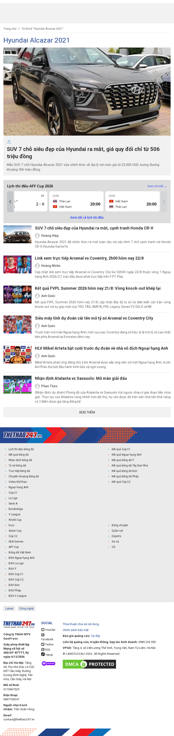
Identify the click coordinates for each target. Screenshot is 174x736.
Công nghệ (26, 608)
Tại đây (95, 636)
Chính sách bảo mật (76, 630)
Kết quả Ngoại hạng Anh (127, 454)
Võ (113, 547)
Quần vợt (117, 530)
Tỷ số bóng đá (17, 465)
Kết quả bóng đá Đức (124, 471)
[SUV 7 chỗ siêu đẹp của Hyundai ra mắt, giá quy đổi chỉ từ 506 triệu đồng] (87, 92)
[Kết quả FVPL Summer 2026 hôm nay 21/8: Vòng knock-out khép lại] (17, 297)
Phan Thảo (49, 386)
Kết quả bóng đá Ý (123, 460)
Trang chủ (9, 28)
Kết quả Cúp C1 (121, 449)
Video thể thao (18, 481)
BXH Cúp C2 (16, 579)
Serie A (13, 503)
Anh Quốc (48, 296)
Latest (9, 608)
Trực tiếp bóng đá (19, 471)
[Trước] (10, 201)
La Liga (13, 498)
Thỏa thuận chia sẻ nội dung (81, 624)
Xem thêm (87, 412)
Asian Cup (15, 530)
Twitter (49, 644)
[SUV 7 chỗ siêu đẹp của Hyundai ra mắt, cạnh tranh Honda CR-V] (17, 237)
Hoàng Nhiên (50, 266)
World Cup (15, 519)
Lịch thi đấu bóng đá (21, 449)
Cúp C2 (13, 536)
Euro (11, 525)
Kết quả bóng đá (19, 454)
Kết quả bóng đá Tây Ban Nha (130, 465)
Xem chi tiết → (157, 186)
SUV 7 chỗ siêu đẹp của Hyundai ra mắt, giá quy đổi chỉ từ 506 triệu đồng (83, 153)
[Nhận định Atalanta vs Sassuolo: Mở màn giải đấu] (17, 390)
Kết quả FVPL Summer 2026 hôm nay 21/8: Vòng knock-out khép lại (98, 288)
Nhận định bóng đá (20, 460)
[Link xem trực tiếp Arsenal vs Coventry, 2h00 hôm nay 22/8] (17, 267)
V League (14, 514)
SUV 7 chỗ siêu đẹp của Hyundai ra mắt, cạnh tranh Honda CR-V (94, 228)
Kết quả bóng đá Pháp (125, 476)
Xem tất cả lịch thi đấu (87, 217)
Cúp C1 (13, 492)
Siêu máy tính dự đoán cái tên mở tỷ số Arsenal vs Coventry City (94, 318)
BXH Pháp (15, 590)
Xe (9, 141)
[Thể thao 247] (22, 434)
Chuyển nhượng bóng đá (24, 476)
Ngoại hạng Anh (19, 487)
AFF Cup (14, 547)
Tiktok (49, 655)
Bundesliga (16, 509)
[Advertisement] (87, 13)
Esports (116, 536)
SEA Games (16, 541)
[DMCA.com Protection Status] (90, 664)
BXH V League (18, 595)
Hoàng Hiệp (50, 235)
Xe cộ (115, 541)
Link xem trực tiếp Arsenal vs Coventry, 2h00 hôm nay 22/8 (89, 258)
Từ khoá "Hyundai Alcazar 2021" (42, 28)
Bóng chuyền (120, 525)
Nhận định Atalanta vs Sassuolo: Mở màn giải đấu (81, 378)
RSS (47, 649)
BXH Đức (14, 585)
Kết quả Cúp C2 (121, 481)
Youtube (49, 629)
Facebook (47, 639)
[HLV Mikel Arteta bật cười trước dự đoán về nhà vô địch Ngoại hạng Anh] (17, 357)
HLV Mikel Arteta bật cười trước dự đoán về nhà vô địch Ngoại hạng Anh (101, 348)
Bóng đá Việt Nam (20, 552)
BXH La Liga (16, 563)
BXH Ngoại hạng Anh (22, 557)
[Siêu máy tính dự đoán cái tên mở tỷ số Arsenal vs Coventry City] (17, 327)
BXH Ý (12, 568)
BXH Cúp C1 (16, 574)
